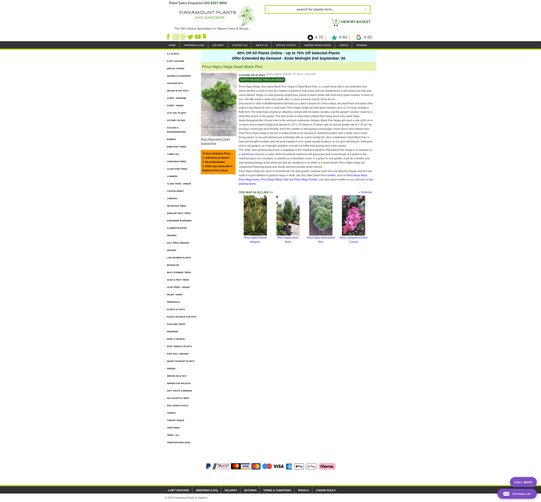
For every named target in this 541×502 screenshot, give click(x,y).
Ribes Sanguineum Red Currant (353, 239)
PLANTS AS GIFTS (176, 309)
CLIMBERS (172, 176)
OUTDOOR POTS (175, 83)
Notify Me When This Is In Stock (262, 79)
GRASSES (171, 236)
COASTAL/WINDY (175, 191)
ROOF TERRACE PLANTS (179, 346)
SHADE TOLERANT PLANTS (180, 361)
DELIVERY (218, 45)
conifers (331, 175)
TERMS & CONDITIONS (277, 490)
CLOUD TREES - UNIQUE (179, 184)
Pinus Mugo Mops (357, 175)
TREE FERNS (173, 428)
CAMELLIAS (173, 154)
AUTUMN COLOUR (176, 120)
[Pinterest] (183, 36)
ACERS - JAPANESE (176, 98)
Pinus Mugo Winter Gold (275, 179)
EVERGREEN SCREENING (179, 221)
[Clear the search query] (369, 16)
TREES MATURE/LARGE (178, 443)
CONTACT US (239, 45)
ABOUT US (262, 45)
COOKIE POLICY (326, 490)
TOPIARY (171, 413)
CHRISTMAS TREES (176, 162)
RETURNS (250, 490)
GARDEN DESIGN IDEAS (317, 45)
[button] (517, 494)
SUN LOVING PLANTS (177, 406)
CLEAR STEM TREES (177, 169)
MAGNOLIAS (173, 265)
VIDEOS (343, 45)
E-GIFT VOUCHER (175, 61)
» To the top (365, 192)
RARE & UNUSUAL (176, 339)
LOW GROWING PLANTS (179, 258)
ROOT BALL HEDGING (178, 354)
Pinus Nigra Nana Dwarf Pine (321, 239)
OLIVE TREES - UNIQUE (178, 287)
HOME (172, 45)
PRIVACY (303, 490)
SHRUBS (171, 369)
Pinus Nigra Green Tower (288, 239)
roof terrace (247, 154)
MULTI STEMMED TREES (179, 272)
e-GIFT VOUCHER (178, 490)
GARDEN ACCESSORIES (179, 76)
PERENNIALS (173, 302)
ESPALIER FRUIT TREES (179, 213)
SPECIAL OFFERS (286, 45)
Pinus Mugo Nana (249, 179)
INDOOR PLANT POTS (177, 91)
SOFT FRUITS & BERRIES (179, 391)
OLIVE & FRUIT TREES (178, 280)
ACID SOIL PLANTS (176, 113)
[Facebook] (168, 36)
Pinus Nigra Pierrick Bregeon (255, 239)
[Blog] (205, 36)
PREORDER (172, 332)
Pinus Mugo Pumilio (305, 179)
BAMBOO (171, 139)
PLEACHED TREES (176, 324)
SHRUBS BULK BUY (177, 376)
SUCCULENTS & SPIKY (178, 398)
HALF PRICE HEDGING (178, 243)
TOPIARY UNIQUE (175, 420)
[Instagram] (176, 36)
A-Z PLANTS (173, 54)
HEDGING (171, 250)
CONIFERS (172, 199)
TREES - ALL (173, 435)
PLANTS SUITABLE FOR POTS (181, 317)
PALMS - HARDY (175, 295)
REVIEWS (362, 45)
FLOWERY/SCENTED (177, 228)
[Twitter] (190, 36)
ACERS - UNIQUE (175, 106)
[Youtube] (198, 36)
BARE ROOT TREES (176, 147)
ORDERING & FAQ (194, 45)
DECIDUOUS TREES (176, 206)
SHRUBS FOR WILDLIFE (179, 383)
